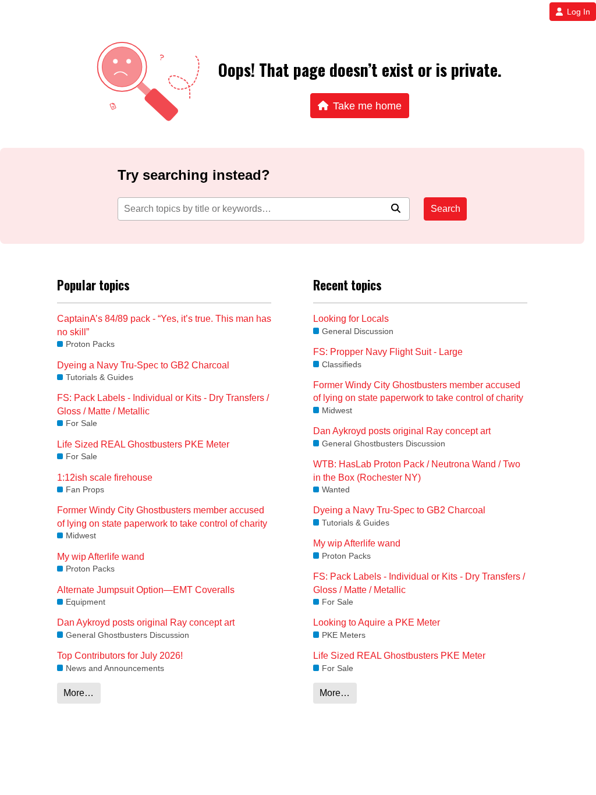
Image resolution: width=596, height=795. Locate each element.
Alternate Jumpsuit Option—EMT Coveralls (146, 590)
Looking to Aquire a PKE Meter (376, 622)
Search (445, 209)
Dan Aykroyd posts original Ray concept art (146, 622)
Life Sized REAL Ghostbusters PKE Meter (143, 444)
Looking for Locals (351, 319)
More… (78, 693)
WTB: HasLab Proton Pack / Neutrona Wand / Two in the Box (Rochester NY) (416, 470)
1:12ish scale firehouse (104, 477)
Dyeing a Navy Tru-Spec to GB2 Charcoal (143, 365)
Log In (578, 11)
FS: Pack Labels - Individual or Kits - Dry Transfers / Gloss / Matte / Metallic (163, 404)
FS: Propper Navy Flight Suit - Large (388, 352)
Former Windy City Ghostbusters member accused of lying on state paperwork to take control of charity (162, 516)
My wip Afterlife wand (100, 557)
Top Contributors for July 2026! (120, 656)
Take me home (367, 106)
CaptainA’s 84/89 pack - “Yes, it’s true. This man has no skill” (164, 325)
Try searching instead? (194, 175)
